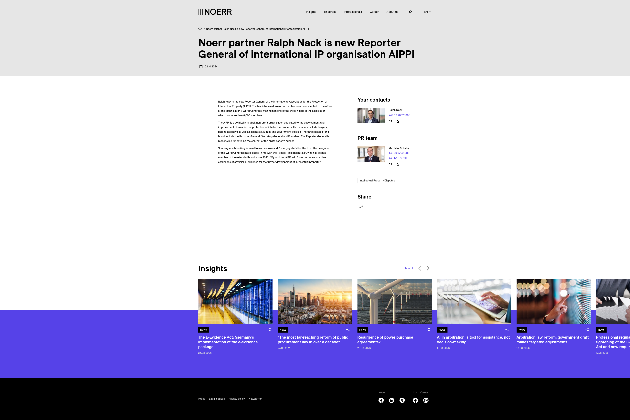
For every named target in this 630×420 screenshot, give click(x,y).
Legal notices (217, 398)
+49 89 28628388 (399, 115)
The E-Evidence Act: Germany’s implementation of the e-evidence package (228, 342)
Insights (311, 12)
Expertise (330, 12)
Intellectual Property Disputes (377, 180)
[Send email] (390, 121)
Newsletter (255, 398)
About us (392, 12)
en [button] (426, 12)
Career (374, 12)
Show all (408, 268)
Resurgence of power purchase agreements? (385, 339)
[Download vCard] (398, 121)
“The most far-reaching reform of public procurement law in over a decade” (313, 339)
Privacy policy (237, 398)
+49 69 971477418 (399, 153)
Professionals (353, 12)
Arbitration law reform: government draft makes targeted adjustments (552, 339)
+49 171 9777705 (398, 158)
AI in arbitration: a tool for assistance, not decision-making (473, 339)
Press (201, 398)
